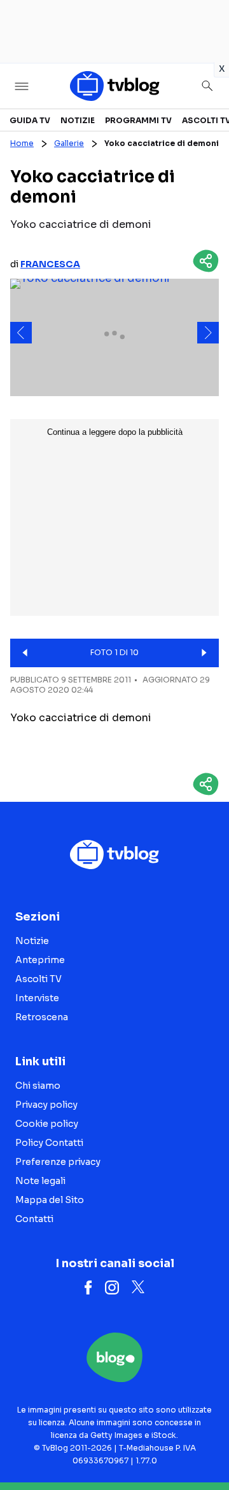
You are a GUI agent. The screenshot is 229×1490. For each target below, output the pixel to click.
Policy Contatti (49, 1142)
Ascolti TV (38, 979)
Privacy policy (46, 1104)
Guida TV (30, 120)
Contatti (34, 1219)
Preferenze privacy (58, 1161)
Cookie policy (46, 1123)
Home (22, 143)
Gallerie (69, 143)
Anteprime (40, 960)
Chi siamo (37, 1085)
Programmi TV (138, 120)
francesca (50, 264)
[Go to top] (203, 1448)
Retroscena (41, 1017)
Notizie (77, 120)
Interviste (37, 998)
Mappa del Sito (49, 1200)
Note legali (40, 1181)
